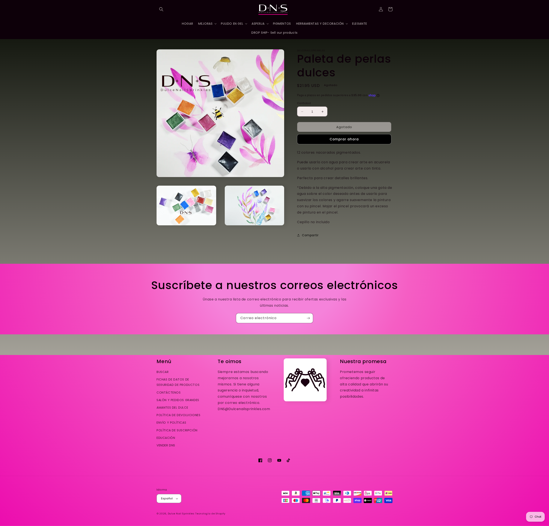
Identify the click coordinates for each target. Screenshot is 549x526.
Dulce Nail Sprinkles (181, 513)
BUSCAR (163, 372)
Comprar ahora (344, 139)
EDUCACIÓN (166, 438)
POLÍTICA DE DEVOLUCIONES (178, 415)
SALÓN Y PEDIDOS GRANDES (178, 400)
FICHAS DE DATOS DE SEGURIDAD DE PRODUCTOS (178, 382)
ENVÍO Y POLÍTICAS (171, 422)
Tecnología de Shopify (210, 513)
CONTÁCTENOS (169, 392)
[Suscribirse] (308, 318)
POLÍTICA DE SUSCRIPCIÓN (177, 430)
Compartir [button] (310, 235)
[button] (161, 9)
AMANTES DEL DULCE (172, 407)
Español (167, 498)
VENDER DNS (166, 445)
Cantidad (304, 103)
